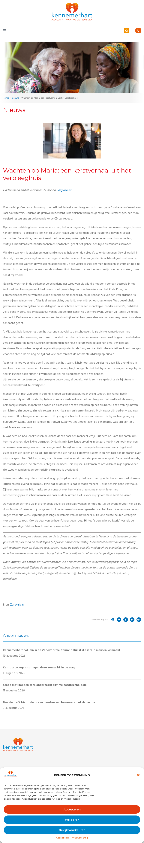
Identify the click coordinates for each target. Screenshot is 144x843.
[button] (138, 775)
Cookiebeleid (62, 838)
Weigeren (72, 819)
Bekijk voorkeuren (72, 830)
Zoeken (131, 31)
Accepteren (72, 809)
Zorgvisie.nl (63, 190)
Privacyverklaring (79, 838)
